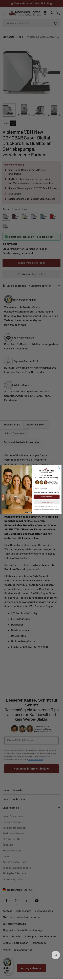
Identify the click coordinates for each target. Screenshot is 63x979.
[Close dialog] (59, 467)
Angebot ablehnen (46, 502)
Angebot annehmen (46, 496)
